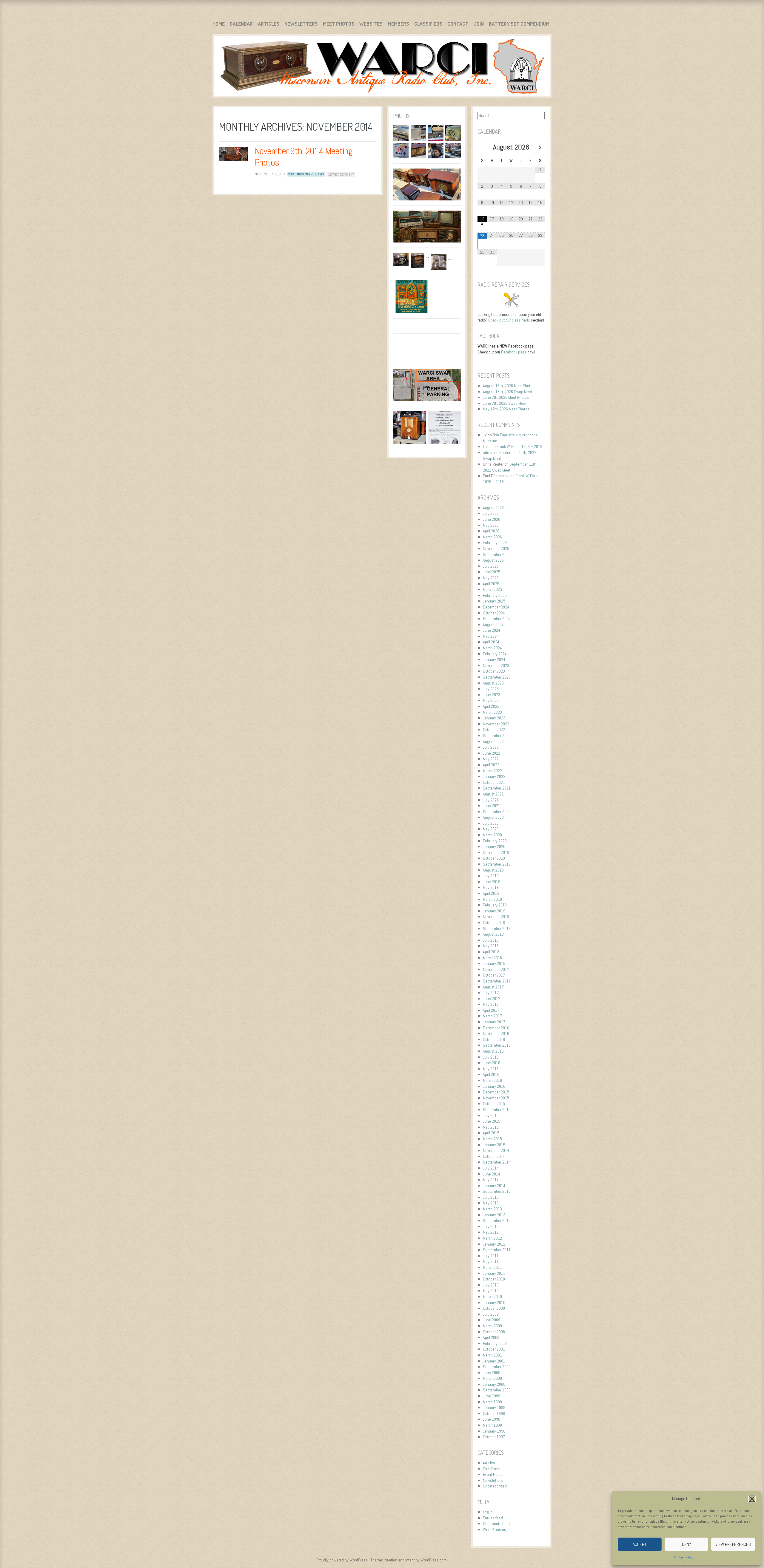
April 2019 (491, 893)
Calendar (241, 24)
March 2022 (492, 770)
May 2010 (491, 1290)
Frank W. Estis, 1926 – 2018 (519, 446)
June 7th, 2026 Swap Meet (504, 403)
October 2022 (494, 729)
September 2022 (497, 735)
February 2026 (495, 542)
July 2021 (491, 800)
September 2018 (497, 928)
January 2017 (494, 1022)
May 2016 (491, 1068)
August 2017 (493, 987)
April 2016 (491, 1074)
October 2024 (494, 613)
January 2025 (494, 601)
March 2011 (492, 1267)
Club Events (493, 1468)
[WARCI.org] (382, 67)
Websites (371, 24)
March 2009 (492, 1325)
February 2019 (495, 905)
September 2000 (497, 1366)
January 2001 (494, 1361)
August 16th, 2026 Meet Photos (509, 385)
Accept (639, 1544)
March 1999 (492, 1402)
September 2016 (497, 1045)
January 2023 (494, 718)
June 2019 (491, 881)
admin (488, 452)
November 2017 (496, 969)
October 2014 (494, 1156)
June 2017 (491, 998)
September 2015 (497, 1109)
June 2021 (491, 805)
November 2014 (496, 1150)
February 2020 (495, 841)
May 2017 (491, 1004)
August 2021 (493, 794)
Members (398, 24)
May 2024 (491, 636)
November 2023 (496, 665)
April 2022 (491, 764)
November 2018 (496, 916)
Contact (458, 24)
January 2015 (494, 1144)
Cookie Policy (683, 1557)
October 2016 (494, 1039)
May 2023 (491, 700)
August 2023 (493, 683)
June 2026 (491, 519)
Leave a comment (341, 174)
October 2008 (494, 1331)
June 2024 (491, 630)
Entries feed (493, 1518)
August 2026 (493, 507)
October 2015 (494, 1103)
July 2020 (491, 823)
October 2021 (494, 782)
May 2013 (491, 1203)
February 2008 (495, 1343)
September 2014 (497, 1162)
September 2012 (497, 1220)
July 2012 (491, 1226)
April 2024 (491, 642)
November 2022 (496, 724)
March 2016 (492, 1080)
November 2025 (496, 548)
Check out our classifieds (509, 320)
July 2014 (491, 1168)
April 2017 (491, 1010)
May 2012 (491, 1232)
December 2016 (496, 1028)
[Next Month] (540, 147)
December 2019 (496, 852)
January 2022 (494, 776)
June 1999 (491, 1396)
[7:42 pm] (233, 154)
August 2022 (493, 741)
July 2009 (491, 1314)
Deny (686, 1544)
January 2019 (494, 911)
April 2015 (491, 1133)
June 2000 (491, 1372)
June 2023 (491, 694)
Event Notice (493, 1474)
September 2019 (497, 864)
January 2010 (494, 1302)
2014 (291, 174)
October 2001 (494, 1349)
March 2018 (492, 957)
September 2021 (497, 788)
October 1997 (494, 1436)
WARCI (319, 174)
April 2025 (491, 583)
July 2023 (491, 688)
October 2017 (494, 975)
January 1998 (494, 1431)
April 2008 (491, 1337)
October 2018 (494, 922)
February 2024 (495, 653)
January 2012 (494, 1244)
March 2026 (492, 537)
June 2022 (491, 753)
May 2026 (491, 525)
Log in (488, 1512)
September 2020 (497, 811)
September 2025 (497, 554)
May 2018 (491, 945)
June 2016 (491, 1062)
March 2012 (492, 1238)
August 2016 (493, 1051)
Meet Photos (338, 24)
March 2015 (492, 1138)
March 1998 (492, 1425)
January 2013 (494, 1215)
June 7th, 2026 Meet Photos (506, 397)
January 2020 (494, 846)
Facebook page (513, 352)
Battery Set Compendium (519, 24)
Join (479, 24)
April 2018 (491, 951)
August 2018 (493, 934)
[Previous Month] (482, 147)
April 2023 (491, 706)
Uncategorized (495, 1486)
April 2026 (491, 531)
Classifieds (428, 24)
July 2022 (491, 747)
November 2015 (496, 1098)
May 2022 (491, 758)
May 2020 (491, 829)
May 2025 (491, 577)
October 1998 (494, 1413)
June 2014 (491, 1174)
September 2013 (497, 1191)
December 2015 (496, 1092)
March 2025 (492, 589)
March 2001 (492, 1355)
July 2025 (491, 566)
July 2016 (491, 1057)
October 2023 (494, 671)
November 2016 (496, 1033)
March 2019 (492, 899)
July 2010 (491, 1285)
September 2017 (497, 981)
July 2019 (491, 875)
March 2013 (492, 1209)
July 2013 (491, 1197)
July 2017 (491, 992)
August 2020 (493, 817)
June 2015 (491, 1121)
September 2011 (497, 1249)
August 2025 (493, 560)
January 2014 (494, 1185)
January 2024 (494, 659)
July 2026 (491, 513)
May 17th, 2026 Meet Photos (506, 409)
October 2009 (494, 1308)
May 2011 (491, 1261)
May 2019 (491, 887)
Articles (268, 24)
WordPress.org (495, 1529)
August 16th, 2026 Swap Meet (507, 391)
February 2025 (495, 595)
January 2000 (494, 1384)
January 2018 (494, 963)
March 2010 (492, 1296)
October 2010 (494, 1279)
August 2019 (493, 870)
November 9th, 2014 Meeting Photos (303, 156)
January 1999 (494, 1407)
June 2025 (491, 571)
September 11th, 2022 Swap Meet (510, 467)
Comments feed (496, 1523)
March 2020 (492, 835)
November (304, 174)
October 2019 (494, 858)
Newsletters (301, 24)
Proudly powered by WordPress (342, 1560)
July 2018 (491, 940)
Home (218, 24)
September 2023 (497, 677)
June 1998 (491, 1419)
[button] (752, 1499)
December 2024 (496, 607)
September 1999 (497, 1390)
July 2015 (491, 1115)
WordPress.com (433, 1560)
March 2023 (492, 712)
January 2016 (494, 1086)
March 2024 (492, 648)
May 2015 (491, 1127)
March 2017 (492, 1016)
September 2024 (497, 618)
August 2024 (493, 624)
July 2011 (491, 1255)
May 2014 (491, 1179)
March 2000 (492, 1378)
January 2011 (494, 1273)
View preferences (733, 1544)
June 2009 (491, 1320)
